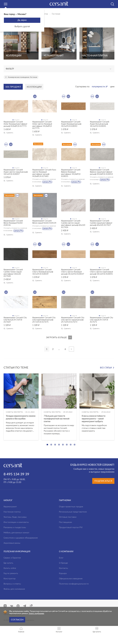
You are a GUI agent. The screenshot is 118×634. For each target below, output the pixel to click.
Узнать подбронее (36, 613)
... (59, 349)
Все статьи (106, 368)
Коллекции (34, 87)
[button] (47, 444)
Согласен (17, 620)
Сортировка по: (82, 87)
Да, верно (22, 20)
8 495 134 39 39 (16, 474)
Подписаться (103, 481)
